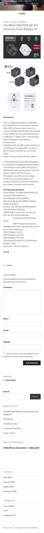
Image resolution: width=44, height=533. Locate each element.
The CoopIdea (9, 506)
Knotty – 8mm (9, 433)
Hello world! (34, 448)
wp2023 (23, 22)
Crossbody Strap (10, 424)
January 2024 (8, 487)
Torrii (10, 265)
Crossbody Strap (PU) (11, 428)
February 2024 (9, 482)
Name (6, 319)
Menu (23, 14)
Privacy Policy (8, 528)
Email (6, 330)
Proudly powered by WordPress (26, 528)
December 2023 (9, 491)
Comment (8, 287)
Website (6, 342)
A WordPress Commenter (14, 448)
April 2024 (7, 477)
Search (6, 392)
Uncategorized (9, 515)
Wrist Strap (8, 419)
